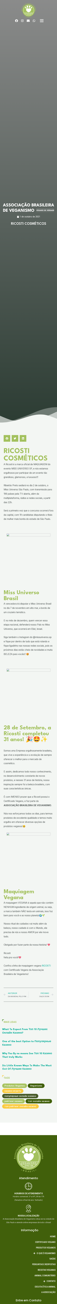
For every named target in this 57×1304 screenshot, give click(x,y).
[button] (7, 438)
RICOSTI (46, 965)
